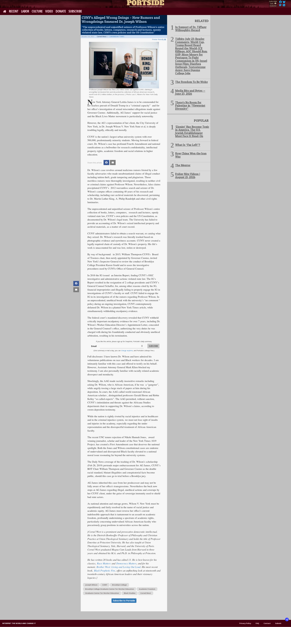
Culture (37, 11)
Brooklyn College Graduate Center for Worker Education (109, 589)
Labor (25, 11)
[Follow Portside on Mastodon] (280, 6)
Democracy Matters (126, 563)
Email (94, 346)
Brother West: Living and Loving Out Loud (118, 567)
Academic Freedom (147, 589)
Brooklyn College (119, 585)
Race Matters (104, 563)
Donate (61, 11)
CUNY (104, 585)
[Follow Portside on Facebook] (280, 2)
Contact (267, 623)
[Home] (145, 2)
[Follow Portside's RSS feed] (284, 6)
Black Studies (129, 593)
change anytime (127, 350)
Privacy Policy (245, 623)
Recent (13, 11)
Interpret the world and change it (19, 623)
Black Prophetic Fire (104, 570)
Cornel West (145, 593)
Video (49, 11)
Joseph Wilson (91, 585)
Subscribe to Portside (124, 600)
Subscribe (75, 11)
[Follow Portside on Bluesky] (284, 2)
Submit (278, 623)
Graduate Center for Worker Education (102, 593)
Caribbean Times (116, 36)
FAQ (257, 623)
